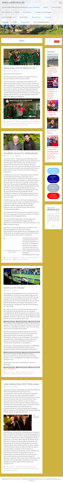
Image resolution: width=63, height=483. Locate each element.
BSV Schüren (25, 372)
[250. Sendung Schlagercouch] (52, 106)
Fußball (26, 121)
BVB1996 (6, 468)
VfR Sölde (25, 125)
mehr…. (12, 463)
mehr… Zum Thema (9, 369)
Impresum (48, 17)
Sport (13, 121)
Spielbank (32, 468)
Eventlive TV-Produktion (53, 179)
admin (17, 71)
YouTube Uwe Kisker (53, 196)
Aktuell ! (45, 7)
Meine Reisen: (24, 17)
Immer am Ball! (56, 7)
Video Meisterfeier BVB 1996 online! (21, 384)
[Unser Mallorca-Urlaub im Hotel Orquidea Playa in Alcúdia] (52, 61)
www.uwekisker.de (13, 2)
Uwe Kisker (19, 125)
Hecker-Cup (15, 374)
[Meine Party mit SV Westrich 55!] (22, 64)
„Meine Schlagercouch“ (9, 17)
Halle (30, 121)
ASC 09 (20, 372)
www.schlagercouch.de (53, 171)
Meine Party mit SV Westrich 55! (19, 68)
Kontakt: (14, 22)
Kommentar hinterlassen (22, 259)
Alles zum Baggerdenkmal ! (42, 22)
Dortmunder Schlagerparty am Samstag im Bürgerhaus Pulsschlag (52, 93)
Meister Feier (26, 468)
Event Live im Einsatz (14, 287)
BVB (34, 466)
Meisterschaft (13, 123)
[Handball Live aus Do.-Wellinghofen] (22, 150)
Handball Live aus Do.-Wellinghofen (21, 153)
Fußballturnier (7, 374)
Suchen (57, 41)
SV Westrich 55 (7, 125)
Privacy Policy (25, 22)
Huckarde (6, 123)
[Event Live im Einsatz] (22, 284)
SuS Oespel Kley (35, 123)
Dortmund (8, 121)
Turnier (14, 125)
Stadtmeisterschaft (26, 123)
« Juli (52, 226)
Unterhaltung (7, 470)
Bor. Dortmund (28, 257)
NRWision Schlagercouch (53, 188)
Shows (17, 12)
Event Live (32, 372)
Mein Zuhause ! (36, 17)
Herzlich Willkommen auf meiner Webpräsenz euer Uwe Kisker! (20, 7)
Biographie (5, 22)
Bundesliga (30, 466)
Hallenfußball (35, 121)
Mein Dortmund (6, 12)
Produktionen (27, 12)
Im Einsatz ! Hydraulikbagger (43, 12)
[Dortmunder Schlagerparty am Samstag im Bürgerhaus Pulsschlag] (52, 82)
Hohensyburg (18, 468)
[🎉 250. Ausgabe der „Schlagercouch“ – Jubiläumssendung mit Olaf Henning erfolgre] (52, 141)
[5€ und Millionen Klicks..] (52, 123)
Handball (14, 257)
